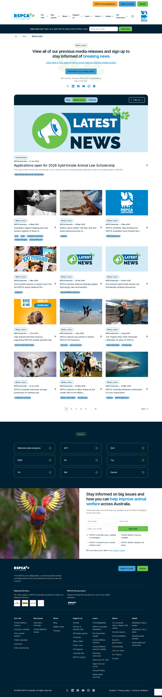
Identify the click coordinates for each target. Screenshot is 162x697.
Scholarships (117, 646)
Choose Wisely (99, 670)
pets (22, 236)
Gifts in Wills (78, 641)
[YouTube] (83, 86)
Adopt (134, 618)
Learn (95, 618)
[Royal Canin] (17, 603)
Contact (115, 658)
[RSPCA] (24, 16)
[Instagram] (89, 86)
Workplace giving (80, 633)
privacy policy (119, 550)
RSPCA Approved (113, 236)
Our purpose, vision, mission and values (120, 625)
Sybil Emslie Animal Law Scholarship (29, 174)
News (24, 36)
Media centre (58, 627)
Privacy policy (124, 690)
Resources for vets (101, 660)
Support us (77, 618)
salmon (109, 398)
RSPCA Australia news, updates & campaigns (102, 536)
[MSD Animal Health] (33, 603)
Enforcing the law (21, 648)
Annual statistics (119, 636)
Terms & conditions (140, 690)
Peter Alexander (113, 345)
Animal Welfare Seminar (70, 292)
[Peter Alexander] (41, 603)
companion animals (35, 236)
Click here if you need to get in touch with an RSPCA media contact (81, 62)
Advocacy (18, 644)
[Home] (16, 36)
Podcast (56, 631)
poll (16, 236)
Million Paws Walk (68, 398)
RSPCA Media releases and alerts (132, 543)
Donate (76, 623)
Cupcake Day (78, 653)
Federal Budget (21, 240)
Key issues (38, 618)
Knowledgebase (99, 623)
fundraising (126, 345)
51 (95, 409)
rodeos (63, 236)
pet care (64, 345)
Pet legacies (78, 649)
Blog (55, 623)
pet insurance (75, 345)
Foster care (78, 645)
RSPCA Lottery (79, 657)
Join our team (118, 650)
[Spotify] (94, 86)
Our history (117, 654)
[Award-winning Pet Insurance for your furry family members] (72, 603)
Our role (17, 618)
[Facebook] (78, 86)
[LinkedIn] (73, 86)
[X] (67, 86)
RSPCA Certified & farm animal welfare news (102, 543)
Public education (21, 640)
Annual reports (118, 632)
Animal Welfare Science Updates (131, 536)
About (114, 618)
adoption (18, 292)
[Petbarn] (25, 603)
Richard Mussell (36, 240)
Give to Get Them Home (24, 345)
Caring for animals (21, 629)
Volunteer (77, 637)
